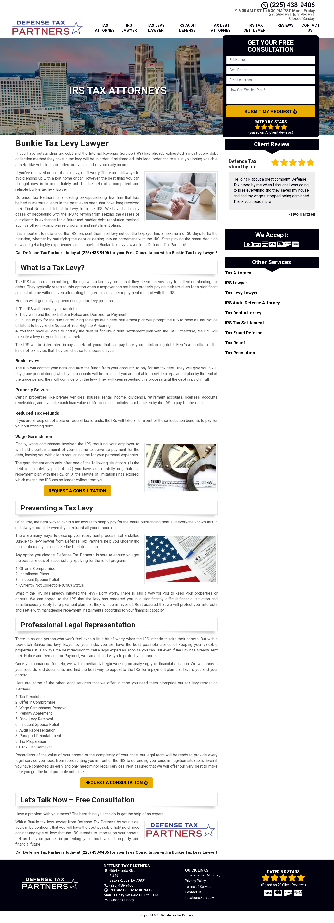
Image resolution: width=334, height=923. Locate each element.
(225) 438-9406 (291, 5)
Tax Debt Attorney (221, 28)
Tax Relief (235, 342)
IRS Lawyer (129, 28)
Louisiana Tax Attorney (202, 875)
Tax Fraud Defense (243, 332)
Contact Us (310, 28)
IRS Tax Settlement (256, 28)
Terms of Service (198, 886)
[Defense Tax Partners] (50, 883)
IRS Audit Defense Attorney (252, 302)
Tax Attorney (105, 28)
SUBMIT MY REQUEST (269, 111)
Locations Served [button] (198, 897)
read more (262, 201)
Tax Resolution (240, 352)
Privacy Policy (195, 881)
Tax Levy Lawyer (156, 28)
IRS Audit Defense (187, 28)
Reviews (286, 25)
